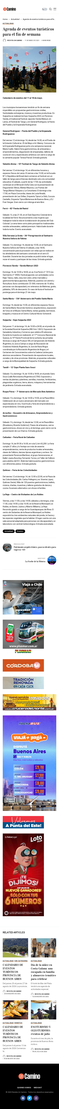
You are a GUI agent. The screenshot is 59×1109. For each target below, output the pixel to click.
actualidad (9, 531)
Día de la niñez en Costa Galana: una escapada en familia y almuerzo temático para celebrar (43, 972)
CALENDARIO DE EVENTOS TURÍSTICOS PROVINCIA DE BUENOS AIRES (13, 972)
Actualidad (15, 19)
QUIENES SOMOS (24, 1088)
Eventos (20, 531)
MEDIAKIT (38, 1088)
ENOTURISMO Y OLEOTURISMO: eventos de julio (41, 1030)
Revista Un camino (14, 40)
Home (5, 19)
